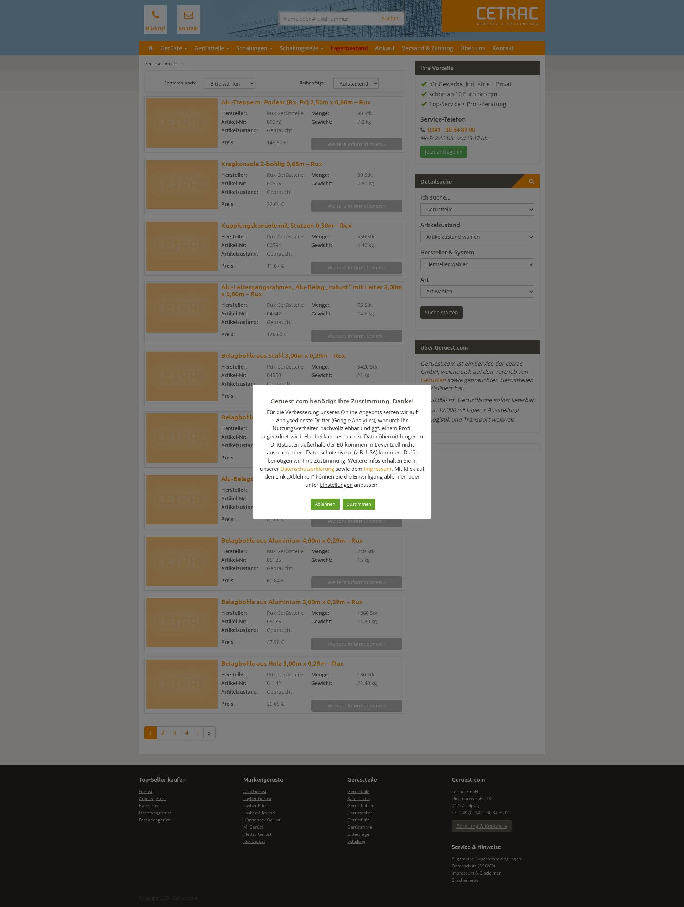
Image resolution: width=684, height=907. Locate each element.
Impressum (378, 468)
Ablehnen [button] (325, 504)
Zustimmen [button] (359, 504)
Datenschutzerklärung (307, 468)
